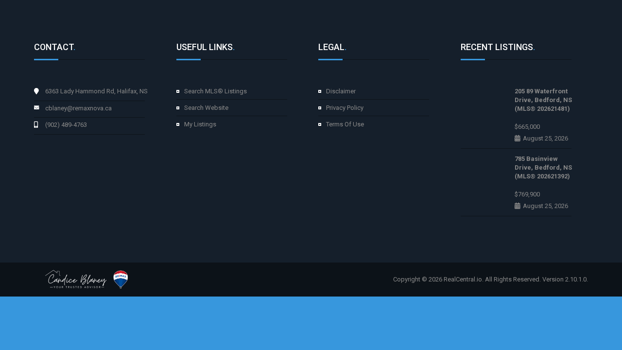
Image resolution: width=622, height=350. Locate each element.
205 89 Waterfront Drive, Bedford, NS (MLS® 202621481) (543, 100)
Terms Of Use (345, 124)
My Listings (200, 124)
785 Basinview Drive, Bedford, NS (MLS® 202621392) (543, 167)
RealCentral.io (463, 279)
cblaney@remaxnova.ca (78, 108)
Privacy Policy (344, 107)
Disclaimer (341, 91)
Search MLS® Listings (215, 91)
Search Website (206, 107)
